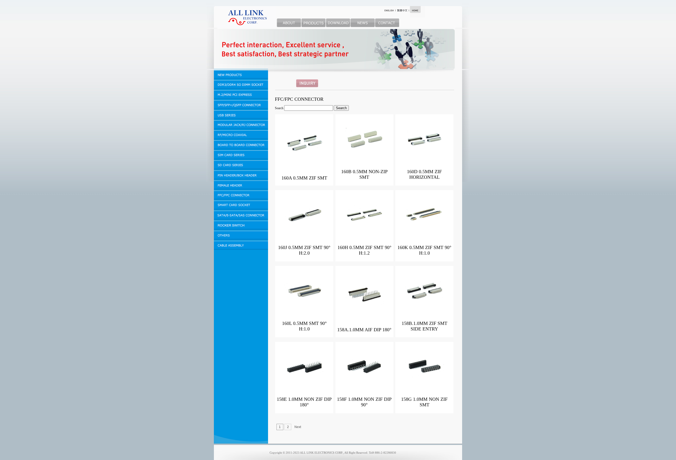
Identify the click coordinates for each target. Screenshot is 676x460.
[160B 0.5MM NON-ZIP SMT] (364, 153)
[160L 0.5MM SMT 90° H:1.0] (304, 305)
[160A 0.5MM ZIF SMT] (304, 156)
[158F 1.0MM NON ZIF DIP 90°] (364, 381)
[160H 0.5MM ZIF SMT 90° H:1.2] (364, 229)
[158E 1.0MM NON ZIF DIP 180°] (304, 381)
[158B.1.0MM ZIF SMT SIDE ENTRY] (424, 305)
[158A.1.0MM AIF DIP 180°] (364, 308)
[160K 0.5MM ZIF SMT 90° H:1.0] (424, 229)
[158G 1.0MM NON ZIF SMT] (424, 381)
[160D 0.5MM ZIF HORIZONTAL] (424, 153)
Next (297, 427)
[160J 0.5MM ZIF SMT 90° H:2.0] (304, 229)
